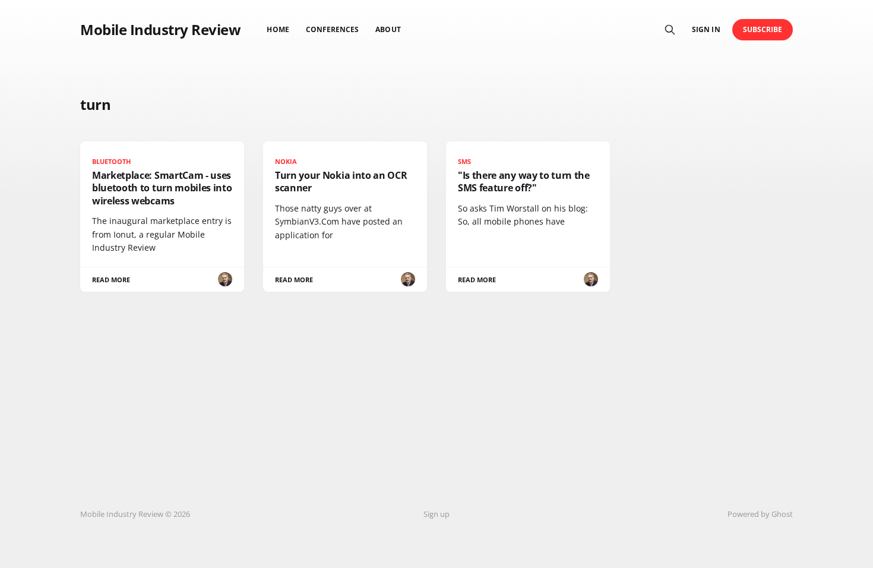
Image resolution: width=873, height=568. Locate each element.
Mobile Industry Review (160, 30)
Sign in (706, 29)
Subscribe (763, 29)
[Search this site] (670, 30)
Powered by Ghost (760, 514)
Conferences (332, 29)
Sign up (436, 514)
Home (278, 29)
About (387, 29)
